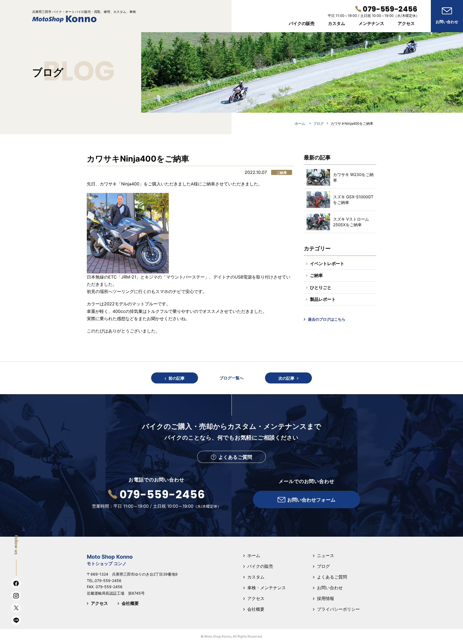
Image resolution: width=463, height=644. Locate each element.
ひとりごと (320, 287)
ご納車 (316, 275)
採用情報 (325, 598)
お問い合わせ (330, 587)
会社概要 (130, 603)
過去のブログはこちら (326, 319)
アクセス (99, 603)
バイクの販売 (260, 566)
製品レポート (323, 299)
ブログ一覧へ (231, 377)
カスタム (255, 577)
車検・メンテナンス (266, 587)
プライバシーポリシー (338, 609)
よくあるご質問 (332, 577)
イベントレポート (327, 263)
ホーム (253, 555)
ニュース (325, 555)
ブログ (323, 566)
